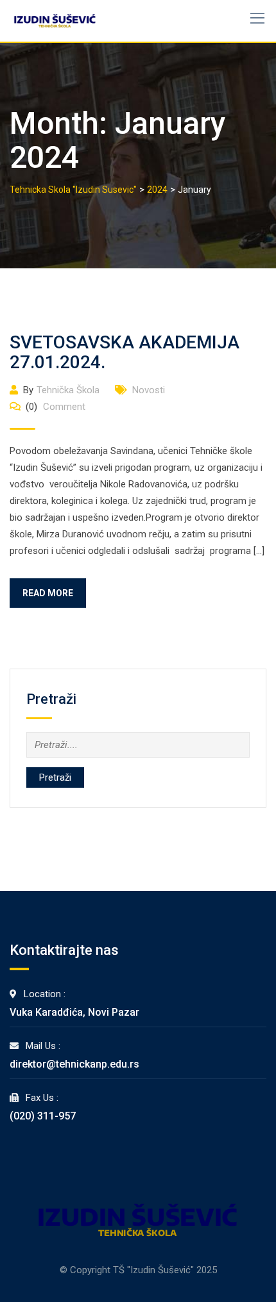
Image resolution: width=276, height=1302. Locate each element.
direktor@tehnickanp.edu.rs (74, 1064)
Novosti (148, 390)
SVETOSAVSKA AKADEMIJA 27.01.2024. (124, 352)
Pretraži (55, 777)
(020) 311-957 (43, 1116)
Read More (47, 593)
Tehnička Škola (68, 390)
